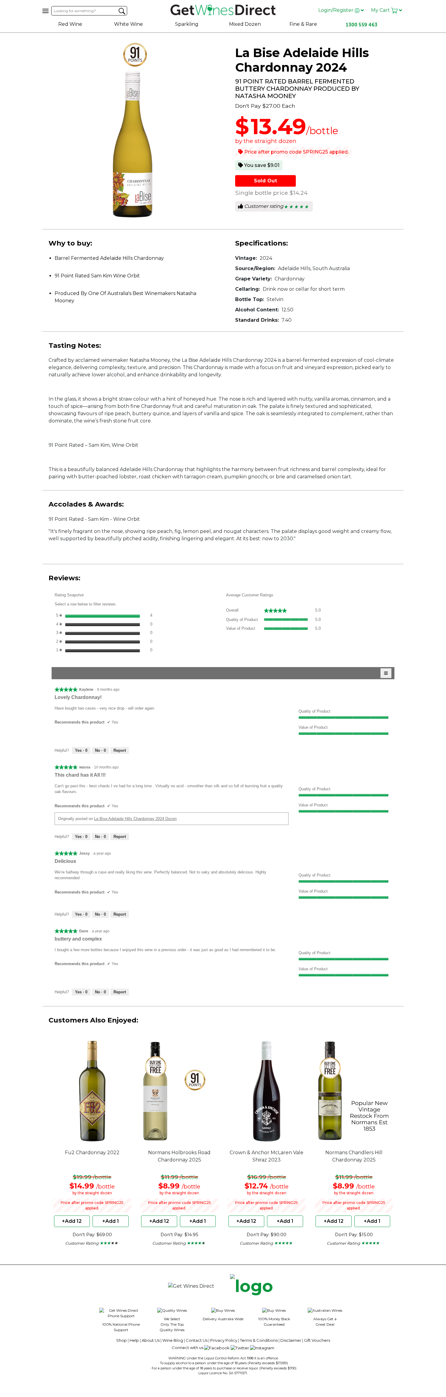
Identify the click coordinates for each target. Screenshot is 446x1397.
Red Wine (70, 24)
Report (119, 750)
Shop (121, 1340)
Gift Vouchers (317, 1340)
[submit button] (122, 11)
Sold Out (265, 181)
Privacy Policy (223, 1340)
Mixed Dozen (245, 24)
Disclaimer (290, 1340)
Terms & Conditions (259, 1340)
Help (134, 1340)
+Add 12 (72, 1221)
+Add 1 (110, 1221)
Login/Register (336, 10)
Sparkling (186, 24)
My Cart (381, 10)
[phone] (251, 1286)
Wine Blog (172, 1340)
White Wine (128, 24)
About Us (151, 1340)
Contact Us (197, 1340)
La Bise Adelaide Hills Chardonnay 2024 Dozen (135, 818)
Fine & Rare (303, 24)
